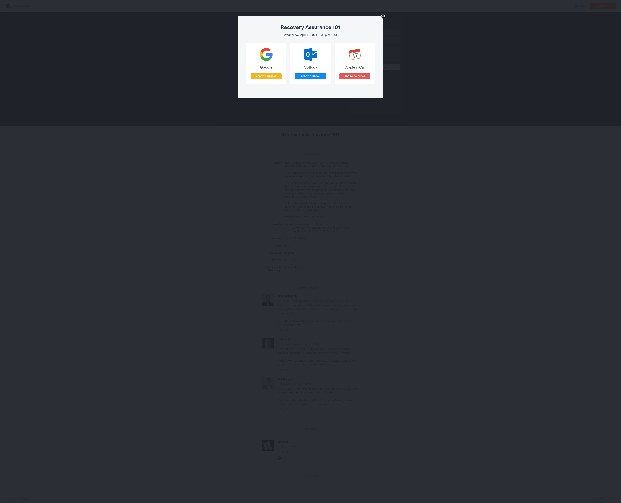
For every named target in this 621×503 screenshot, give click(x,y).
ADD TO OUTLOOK (310, 76)
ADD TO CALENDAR (266, 76)
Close (383, 16)
